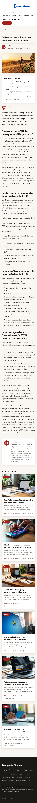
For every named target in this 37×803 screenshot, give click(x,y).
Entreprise (16, 19)
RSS (29, 780)
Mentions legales (21, 780)
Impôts (14, 15)
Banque (13, 12)
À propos (26, 19)
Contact (7, 23)
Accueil (5, 12)
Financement (24, 15)
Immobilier (6, 15)
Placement (22, 12)
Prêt (32, 15)
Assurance (6, 19)
